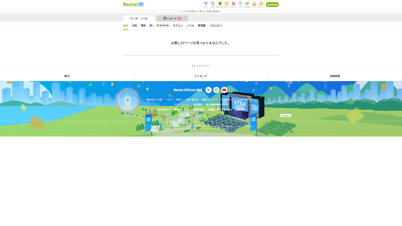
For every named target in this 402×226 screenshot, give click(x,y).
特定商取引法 (163, 109)
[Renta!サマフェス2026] (141, 4)
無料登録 (273, 4)
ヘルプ (169, 99)
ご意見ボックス (228, 99)
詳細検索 (335, 76)
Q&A (178, 99)
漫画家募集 (198, 109)
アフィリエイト (182, 104)
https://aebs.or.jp (167, 131)
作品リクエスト (209, 99)
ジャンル (214, 25)
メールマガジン (248, 99)
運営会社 (240, 109)
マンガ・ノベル (139, 18)
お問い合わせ (191, 99)
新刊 (66, 76)
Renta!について (154, 99)
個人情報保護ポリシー (217, 104)
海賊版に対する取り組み (220, 109)
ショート (174, 18)
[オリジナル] (163, 25)
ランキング (201, 76)
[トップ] (130, 4)
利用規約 (197, 104)
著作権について (182, 109)
